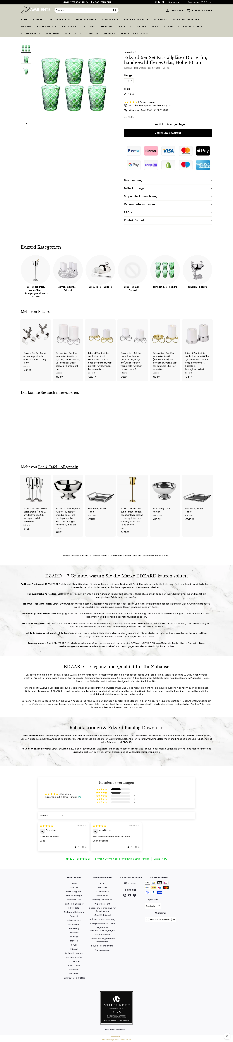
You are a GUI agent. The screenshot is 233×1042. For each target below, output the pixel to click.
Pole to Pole (73, 33)
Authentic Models (190, 26)
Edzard (168, 26)
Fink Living (89, 26)
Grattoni (107, 26)
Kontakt (38, 19)
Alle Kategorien (60, 19)
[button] (131, 102)
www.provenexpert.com (102, 923)
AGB (102, 883)
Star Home (52, 33)
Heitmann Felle (30, 33)
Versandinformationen (139, 204)
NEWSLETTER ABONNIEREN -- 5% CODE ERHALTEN (87, 2)
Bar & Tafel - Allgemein (58, 467)
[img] (46, 826)
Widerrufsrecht (102, 903)
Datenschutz (102, 891)
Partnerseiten (102, 949)
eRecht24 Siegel (102, 915)
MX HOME (109, 33)
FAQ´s (128, 212)
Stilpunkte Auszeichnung (141, 196)
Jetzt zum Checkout (168, 133)
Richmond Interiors (186, 19)
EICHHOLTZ (160, 19)
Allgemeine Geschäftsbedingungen (102, 929)
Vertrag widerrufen (102, 899)
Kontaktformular (135, 220)
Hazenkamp (69, 26)
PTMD (155, 26)
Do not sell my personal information (102, 940)
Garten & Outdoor (136, 19)
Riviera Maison (46, 26)
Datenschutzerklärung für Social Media (102, 909)
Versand (102, 887)
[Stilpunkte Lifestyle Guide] (116, 1023)
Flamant (26, 26)
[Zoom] (74, 84)
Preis (127, 89)
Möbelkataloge (86, 19)
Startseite (129, 52)
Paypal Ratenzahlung (102, 945)
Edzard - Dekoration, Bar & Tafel (142, 68)
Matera (141, 26)
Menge (128, 75)
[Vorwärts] (26, 122)
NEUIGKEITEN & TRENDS (135, 33)
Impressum (102, 895)
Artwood (125, 26)
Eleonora (92, 33)
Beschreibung (133, 180)
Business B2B (110, 19)
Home (24, 19)
